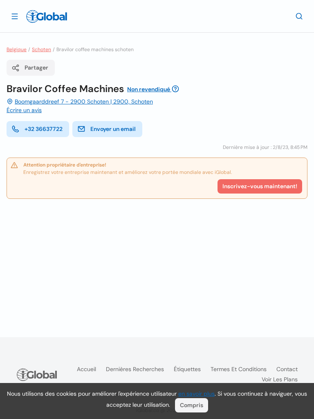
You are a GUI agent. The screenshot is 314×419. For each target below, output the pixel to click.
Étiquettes (187, 369)
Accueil (86, 369)
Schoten (41, 49)
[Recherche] (299, 16)
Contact (287, 369)
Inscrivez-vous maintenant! (259, 186)
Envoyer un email (113, 129)
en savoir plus (196, 393)
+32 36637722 (44, 129)
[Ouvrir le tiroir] (15, 16)
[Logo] (46, 16)
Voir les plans (280, 379)
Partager (36, 67)
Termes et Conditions (239, 369)
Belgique (17, 49)
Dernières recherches (135, 369)
